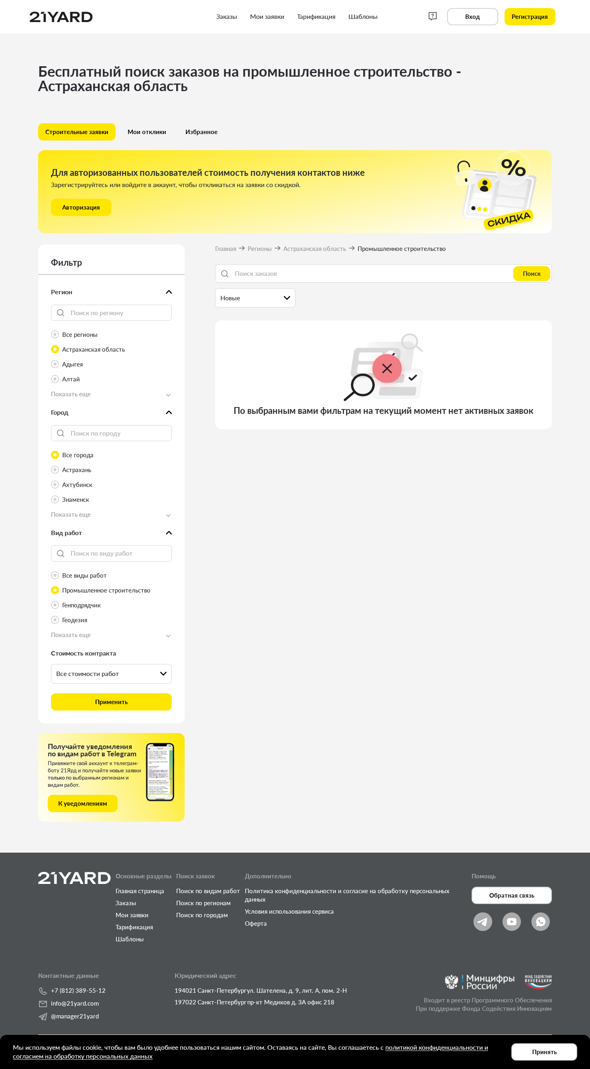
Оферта (256, 923)
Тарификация (134, 927)
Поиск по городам (202, 914)
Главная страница (140, 890)
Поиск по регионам (203, 902)
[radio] (111, 334)
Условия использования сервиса (289, 911)
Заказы (126, 902)
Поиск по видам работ (208, 890)
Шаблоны (130, 939)
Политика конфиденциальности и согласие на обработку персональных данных (347, 895)
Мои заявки (132, 914)
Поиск (532, 273)
